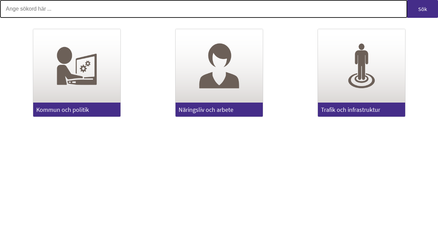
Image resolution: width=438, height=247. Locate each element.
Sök (422, 8)
